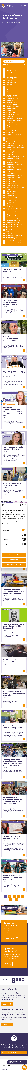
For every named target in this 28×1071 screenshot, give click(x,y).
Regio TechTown (11, 191)
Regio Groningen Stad (12, 125)
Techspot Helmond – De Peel (14, 243)
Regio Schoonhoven (12, 185)
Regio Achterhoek (11, 75)
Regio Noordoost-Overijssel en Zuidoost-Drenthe (15, 172)
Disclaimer (4, 1069)
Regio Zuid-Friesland (12, 216)
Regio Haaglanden (11, 127)
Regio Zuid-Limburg (12, 218)
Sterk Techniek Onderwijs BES (15, 224)
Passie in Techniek (11, 73)
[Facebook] (17, 979)
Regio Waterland (11, 200)
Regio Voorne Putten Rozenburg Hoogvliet (12, 198)
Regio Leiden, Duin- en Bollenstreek (12, 151)
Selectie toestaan (14, 559)
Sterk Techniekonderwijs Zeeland (13, 230)
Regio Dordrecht (11, 108)
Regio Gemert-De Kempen (14, 118)
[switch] (24, 535)
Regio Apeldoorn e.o (12, 89)
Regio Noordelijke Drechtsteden (11, 167)
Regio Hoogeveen (11, 138)
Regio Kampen (10, 143)
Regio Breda (9, 100)
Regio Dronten (10, 110)
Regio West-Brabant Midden (14, 203)
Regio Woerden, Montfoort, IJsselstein (14, 209)
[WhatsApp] (13, 982)
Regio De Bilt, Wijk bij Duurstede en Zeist (12, 103)
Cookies (16, 1067)
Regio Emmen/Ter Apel (13, 114)
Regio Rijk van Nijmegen (13, 179)
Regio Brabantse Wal (12, 98)
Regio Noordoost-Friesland (14, 169)
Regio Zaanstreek (11, 212)
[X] (20, 979)
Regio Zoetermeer (11, 214)
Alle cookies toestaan (14, 554)
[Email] (23, 979)
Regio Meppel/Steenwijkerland (15, 156)
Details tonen (19, 550)
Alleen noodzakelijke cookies (14, 564)
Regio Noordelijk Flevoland (14, 164)
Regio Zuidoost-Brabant (13, 222)
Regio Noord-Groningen (13, 162)
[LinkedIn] (13, 979)
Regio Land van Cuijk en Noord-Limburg (15, 148)
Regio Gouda (9, 123)
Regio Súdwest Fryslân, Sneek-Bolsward (15, 188)
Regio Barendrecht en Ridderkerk (12, 95)
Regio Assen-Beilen (11, 93)
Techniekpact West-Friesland (14, 241)
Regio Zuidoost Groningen (13, 220)
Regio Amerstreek (11, 82)
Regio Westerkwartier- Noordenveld (12, 205)
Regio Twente (10, 193)
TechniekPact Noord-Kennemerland (12, 238)
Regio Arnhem (10, 91)
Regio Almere (10, 80)
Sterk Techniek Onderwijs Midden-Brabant (13, 227)
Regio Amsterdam (11, 87)
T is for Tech (9, 233)
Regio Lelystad (10, 154)
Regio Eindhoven (11, 112)
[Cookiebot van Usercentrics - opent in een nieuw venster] (20, 505)
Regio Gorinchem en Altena (14, 120)
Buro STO (9, 68)
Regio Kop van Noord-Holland (15, 145)
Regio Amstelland (11, 84)
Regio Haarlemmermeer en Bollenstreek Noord (14, 129)
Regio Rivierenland (11, 183)
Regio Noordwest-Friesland (14, 175)
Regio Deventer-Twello (12, 106)
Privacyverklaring (6, 1067)
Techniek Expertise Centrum (14, 235)
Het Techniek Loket (11, 71)
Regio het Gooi (10, 132)
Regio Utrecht (10, 195)
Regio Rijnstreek (10, 181)
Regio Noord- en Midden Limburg (13, 159)
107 (16, 900)
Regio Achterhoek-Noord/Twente (11, 77)
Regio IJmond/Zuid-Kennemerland (11, 140)
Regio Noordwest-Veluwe (13, 177)
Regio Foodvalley (11, 116)
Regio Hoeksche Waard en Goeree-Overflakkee (13, 135)
